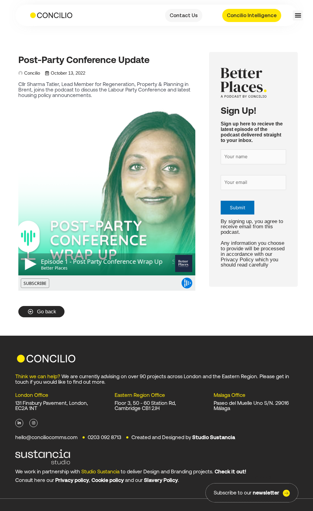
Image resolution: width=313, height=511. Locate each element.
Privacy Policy (237, 260)
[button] (298, 15)
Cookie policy (107, 480)
